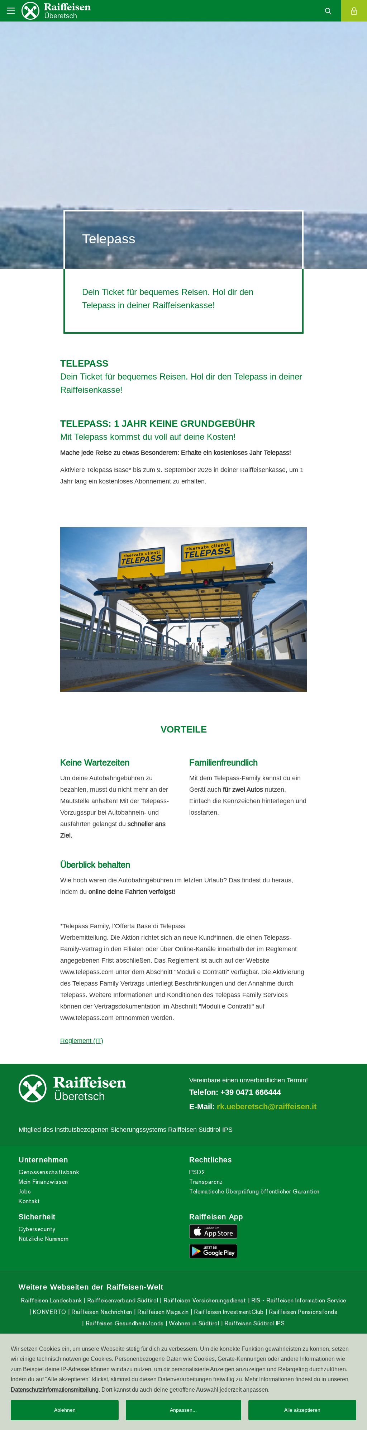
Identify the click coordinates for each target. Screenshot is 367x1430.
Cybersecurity (37, 1229)
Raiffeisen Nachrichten (101, 1312)
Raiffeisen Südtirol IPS (254, 1323)
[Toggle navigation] (11, 11)
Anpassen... (183, 1410)
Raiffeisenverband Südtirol (121, 1300)
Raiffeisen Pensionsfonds (302, 1312)
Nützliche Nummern (44, 1238)
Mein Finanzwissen (43, 1181)
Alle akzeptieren (302, 1410)
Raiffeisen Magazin (162, 1312)
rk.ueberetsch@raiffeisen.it (266, 1106)
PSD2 (197, 1172)
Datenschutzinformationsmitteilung (55, 1389)
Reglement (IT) (81, 1040)
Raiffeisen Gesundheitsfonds (124, 1323)
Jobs (25, 1191)
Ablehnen (65, 1410)
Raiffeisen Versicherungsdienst (204, 1300)
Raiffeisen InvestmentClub (228, 1312)
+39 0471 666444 (250, 1092)
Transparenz (206, 1181)
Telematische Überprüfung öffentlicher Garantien (254, 1191)
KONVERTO (48, 1312)
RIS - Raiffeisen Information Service (297, 1300)
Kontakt (29, 1201)
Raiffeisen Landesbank (51, 1300)
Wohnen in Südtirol (193, 1323)
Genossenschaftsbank (49, 1172)
